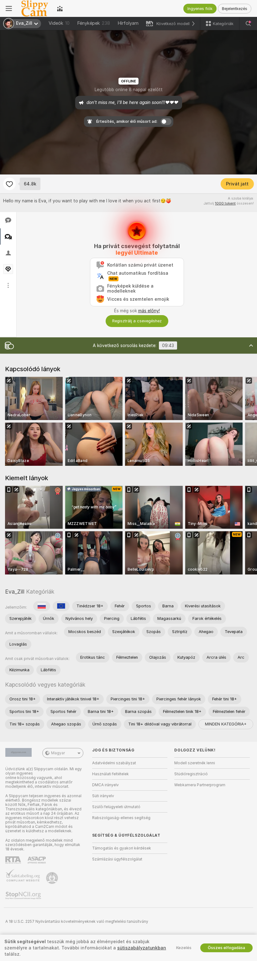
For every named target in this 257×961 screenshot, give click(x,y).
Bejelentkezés (234, 8)
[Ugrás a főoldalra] (34, 8)
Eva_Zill (14, 591)
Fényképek (93, 23)
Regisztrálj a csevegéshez (137, 321)
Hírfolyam (128, 23)
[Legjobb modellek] (59, 8)
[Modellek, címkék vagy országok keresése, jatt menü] (248, 23)
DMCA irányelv (105, 785)
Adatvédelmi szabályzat (114, 763)
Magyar (58, 753)
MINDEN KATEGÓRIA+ (226, 724)
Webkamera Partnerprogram (199, 785)
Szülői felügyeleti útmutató (116, 807)
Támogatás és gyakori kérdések (121, 848)
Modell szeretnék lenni (194, 763)
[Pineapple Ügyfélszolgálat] (52, 878)
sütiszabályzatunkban (141, 947)
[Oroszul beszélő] (41, 606)
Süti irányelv (103, 796)
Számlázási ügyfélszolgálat (117, 859)
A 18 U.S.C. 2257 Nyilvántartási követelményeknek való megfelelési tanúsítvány (76, 921)
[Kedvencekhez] (9, 184)
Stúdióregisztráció (191, 774)
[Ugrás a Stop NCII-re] (23, 895)
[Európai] (61, 606)
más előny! (149, 310)
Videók (59, 23)
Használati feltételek (110, 774)
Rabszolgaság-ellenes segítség (121, 818)
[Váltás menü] (9, 8)
